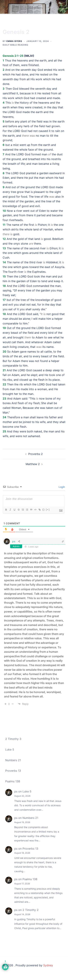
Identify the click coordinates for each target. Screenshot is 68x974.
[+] (48, 509)
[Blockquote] (31, 510)
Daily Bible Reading (15, 45)
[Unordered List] (27, 510)
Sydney (48, 965)
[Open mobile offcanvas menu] (4, 7)
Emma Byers (14, 41)
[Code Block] (35, 510)
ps (13, 541)
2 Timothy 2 (30, 910)
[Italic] (10, 510)
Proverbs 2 (35, 454)
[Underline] (14, 510)
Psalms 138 (12, 781)
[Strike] (18, 510)
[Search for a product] (64, 6)
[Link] (39, 510)
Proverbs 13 (13, 770)
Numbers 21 (13, 760)
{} (43, 509)
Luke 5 (9, 749)
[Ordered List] (23, 510)
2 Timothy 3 (13, 739)
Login (61, 486)
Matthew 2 (33, 464)
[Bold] (6, 510)
